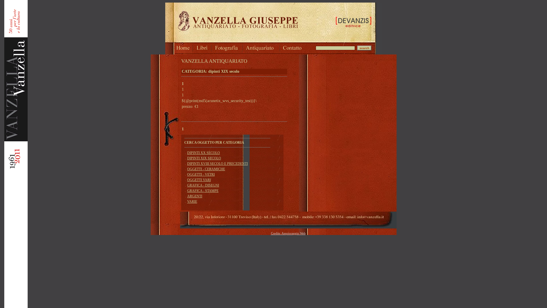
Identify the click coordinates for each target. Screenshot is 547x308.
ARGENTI (194, 196)
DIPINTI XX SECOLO (203, 153)
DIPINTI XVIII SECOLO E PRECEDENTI (217, 164)
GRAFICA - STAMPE (203, 191)
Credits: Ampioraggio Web (288, 233)
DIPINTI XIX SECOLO (204, 158)
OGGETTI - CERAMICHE (206, 169)
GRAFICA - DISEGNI (203, 185)
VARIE (192, 202)
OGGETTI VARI (199, 180)
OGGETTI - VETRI (201, 175)
